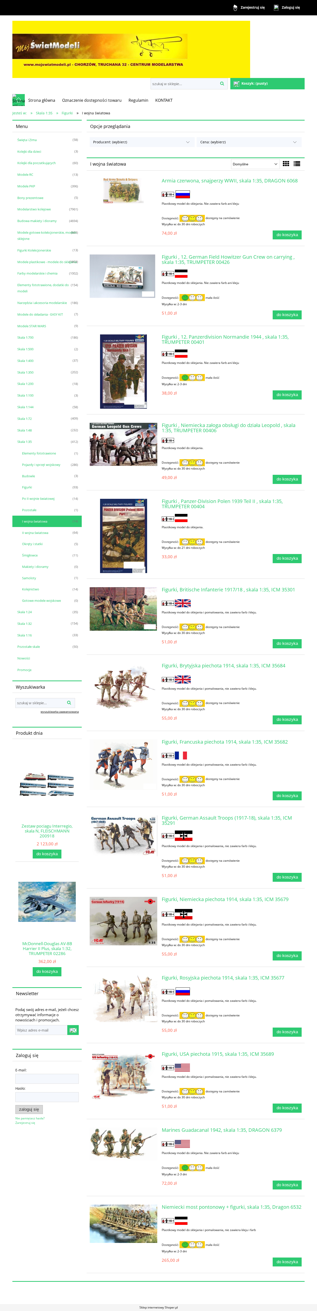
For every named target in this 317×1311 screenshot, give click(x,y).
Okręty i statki (32, 544)
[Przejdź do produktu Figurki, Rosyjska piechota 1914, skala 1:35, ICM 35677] (123, 1000)
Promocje (24, 670)
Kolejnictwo (30, 589)
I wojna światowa (34, 521)
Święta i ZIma (27, 140)
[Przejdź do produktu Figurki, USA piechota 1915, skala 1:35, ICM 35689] (123, 1077)
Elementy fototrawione (39, 453)
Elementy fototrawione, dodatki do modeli (43, 288)
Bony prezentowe (30, 198)
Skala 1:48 (24, 430)
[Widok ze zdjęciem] (286, 163)
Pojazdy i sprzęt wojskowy (41, 464)
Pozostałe (29, 510)
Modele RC (25, 174)
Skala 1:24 (24, 612)
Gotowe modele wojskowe (41, 600)
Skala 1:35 (24, 441)
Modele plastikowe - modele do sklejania (47, 262)
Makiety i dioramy (35, 566)
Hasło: (20, 1088)
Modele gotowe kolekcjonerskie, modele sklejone (47, 235)
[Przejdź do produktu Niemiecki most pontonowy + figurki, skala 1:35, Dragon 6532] (123, 1224)
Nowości (23, 658)
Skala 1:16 (24, 635)
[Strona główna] (131, 47)
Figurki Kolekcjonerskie (34, 250)
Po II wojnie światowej (38, 498)
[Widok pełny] (297, 163)
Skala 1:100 (25, 395)
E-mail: (21, 1070)
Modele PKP (26, 186)
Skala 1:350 (25, 372)
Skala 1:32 (24, 623)
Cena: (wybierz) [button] (213, 142)
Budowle (28, 476)
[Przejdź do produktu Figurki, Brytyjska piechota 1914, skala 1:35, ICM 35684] (123, 688)
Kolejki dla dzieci (29, 151)
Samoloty (29, 578)
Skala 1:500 (25, 349)
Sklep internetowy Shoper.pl (158, 1307)
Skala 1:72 (24, 418)
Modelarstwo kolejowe (34, 209)
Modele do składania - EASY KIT (40, 314)
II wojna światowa (35, 532)
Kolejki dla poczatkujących (36, 163)
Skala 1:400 (25, 360)
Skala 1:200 (25, 383)
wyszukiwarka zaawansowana (60, 711)
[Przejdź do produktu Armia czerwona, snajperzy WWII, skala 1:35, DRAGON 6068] (123, 190)
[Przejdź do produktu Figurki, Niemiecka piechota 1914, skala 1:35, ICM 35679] (123, 921)
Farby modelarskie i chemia (37, 273)
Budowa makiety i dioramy (37, 221)
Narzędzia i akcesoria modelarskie (42, 303)
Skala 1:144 (25, 407)
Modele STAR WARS (31, 326)
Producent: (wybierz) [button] (110, 142)
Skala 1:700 (25, 337)
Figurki (27, 487)
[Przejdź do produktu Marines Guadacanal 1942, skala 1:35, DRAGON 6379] (123, 1144)
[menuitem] (42, 100)
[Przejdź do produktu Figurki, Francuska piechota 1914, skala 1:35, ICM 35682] (123, 764)
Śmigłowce (30, 555)
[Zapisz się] (73, 1030)
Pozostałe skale (28, 646)
